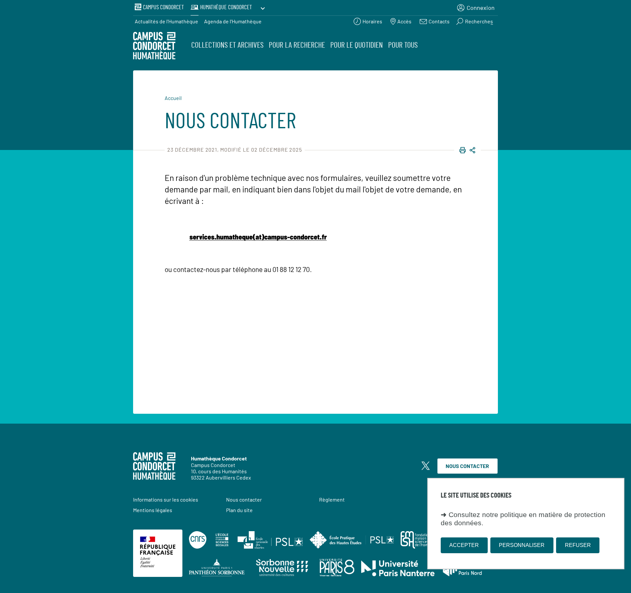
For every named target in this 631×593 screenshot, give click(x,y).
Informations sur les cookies (165, 499)
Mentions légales (152, 510)
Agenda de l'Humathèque (233, 21)
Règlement (332, 499)
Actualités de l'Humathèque (166, 21)
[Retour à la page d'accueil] (154, 47)
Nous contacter (467, 466)
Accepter (464, 545)
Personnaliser (522, 545)
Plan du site (239, 510)
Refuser (578, 545)
